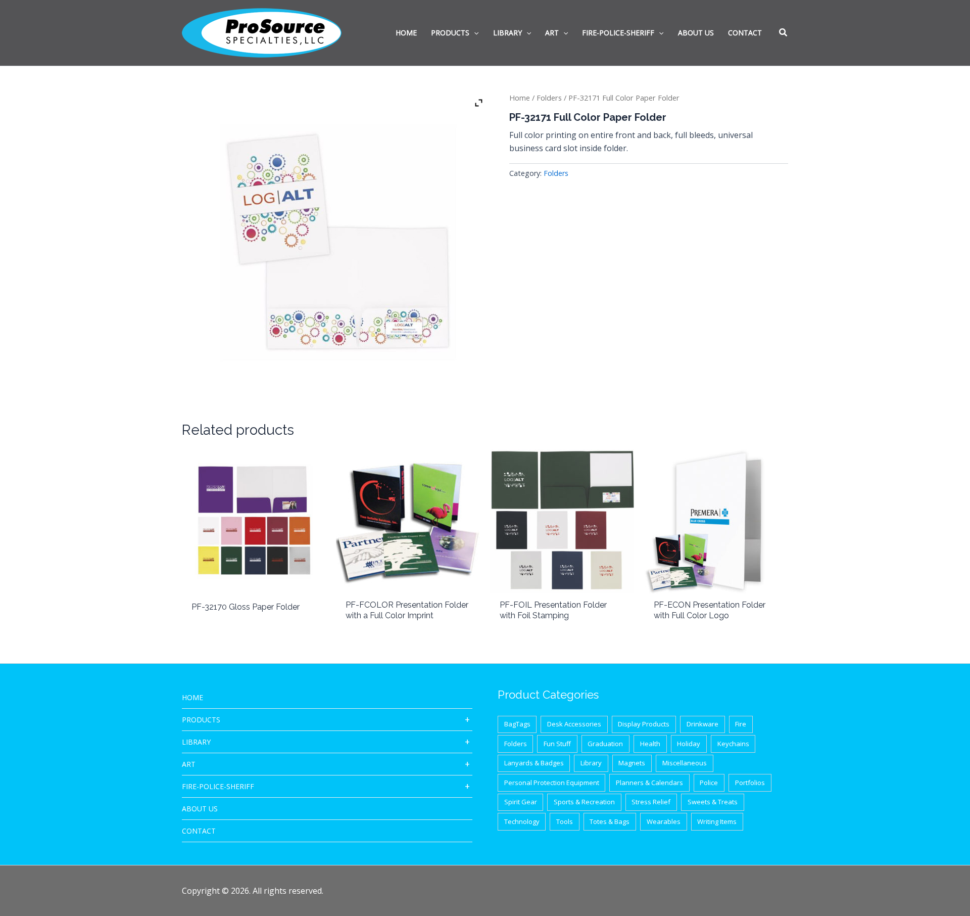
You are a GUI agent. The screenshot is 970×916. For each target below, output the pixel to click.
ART (189, 764)
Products (201, 719)
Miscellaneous (684, 762)
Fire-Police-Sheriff (218, 786)
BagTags (517, 723)
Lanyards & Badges (534, 762)
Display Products (643, 723)
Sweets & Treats (713, 801)
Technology (522, 821)
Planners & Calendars (649, 782)
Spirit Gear (520, 801)
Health (650, 743)
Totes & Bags (609, 821)
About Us (200, 808)
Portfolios (750, 782)
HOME (192, 697)
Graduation (605, 743)
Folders (549, 98)
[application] (473, 33)
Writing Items (717, 821)
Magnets (631, 762)
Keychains (733, 743)
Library (196, 742)
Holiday (688, 743)
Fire (740, 723)
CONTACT (199, 831)
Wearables (664, 821)
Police (709, 782)
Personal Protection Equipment (551, 782)
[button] (783, 33)
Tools (564, 821)
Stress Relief (651, 801)
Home (519, 98)
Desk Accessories (574, 723)
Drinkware (702, 723)
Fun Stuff (557, 743)
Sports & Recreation (584, 801)
